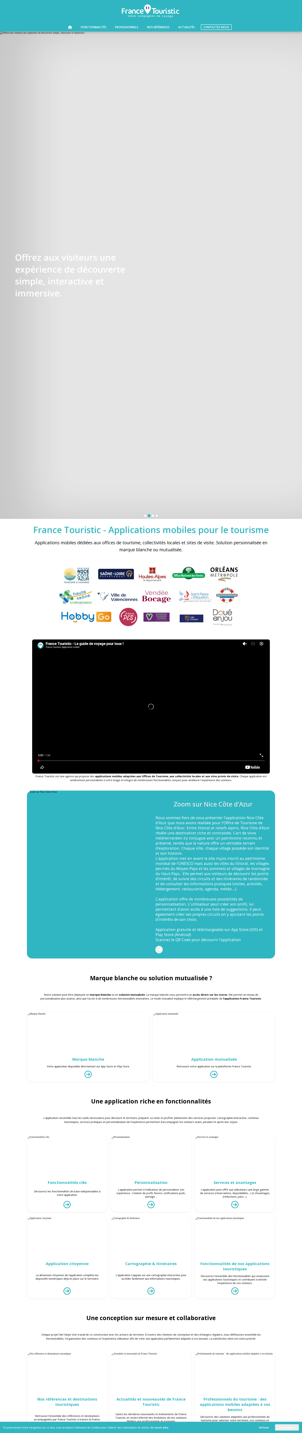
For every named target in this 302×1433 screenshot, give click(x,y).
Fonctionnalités (93, 27)
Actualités (186, 27)
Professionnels (126, 27)
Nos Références (158, 27)
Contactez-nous (216, 27)
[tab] (145, 516)
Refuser (264, 1427)
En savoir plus (159, 1427)
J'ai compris (287, 1427)
